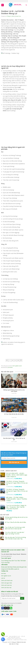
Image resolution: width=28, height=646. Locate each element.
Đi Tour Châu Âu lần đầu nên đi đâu (15, 522)
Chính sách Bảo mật (6, 587)
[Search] (26, 5)
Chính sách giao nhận (6, 583)
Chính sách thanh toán (6, 580)
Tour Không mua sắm (7, 560)
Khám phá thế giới (18, 567)
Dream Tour (18, 16)
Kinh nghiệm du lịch (17, 366)
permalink (10, 367)
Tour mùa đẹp (5, 562)
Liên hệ (3, 578)
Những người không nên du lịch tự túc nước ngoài (16, 518)
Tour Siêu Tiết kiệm (20, 560)
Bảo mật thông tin (7, 639)
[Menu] (2, 5)
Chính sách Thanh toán (19, 639)
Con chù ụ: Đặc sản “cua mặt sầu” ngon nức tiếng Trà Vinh (14, 533)
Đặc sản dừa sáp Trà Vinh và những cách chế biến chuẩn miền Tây (15, 538)
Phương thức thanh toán (14, 638)
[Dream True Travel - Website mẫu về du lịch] (15, 5)
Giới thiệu (3, 573)
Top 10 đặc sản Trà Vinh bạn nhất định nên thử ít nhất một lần (15, 528)
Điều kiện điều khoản (14, 637)
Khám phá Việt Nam (7, 567)
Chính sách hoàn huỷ (6, 585)
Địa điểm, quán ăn (14, 569)
